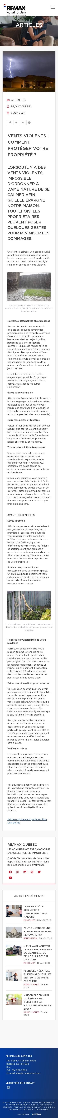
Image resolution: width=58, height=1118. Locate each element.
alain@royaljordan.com (28, 1073)
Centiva (36, 1114)
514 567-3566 (19, 1070)
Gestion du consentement (36, 1109)
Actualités (18, 100)
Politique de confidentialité (28, 1107)
